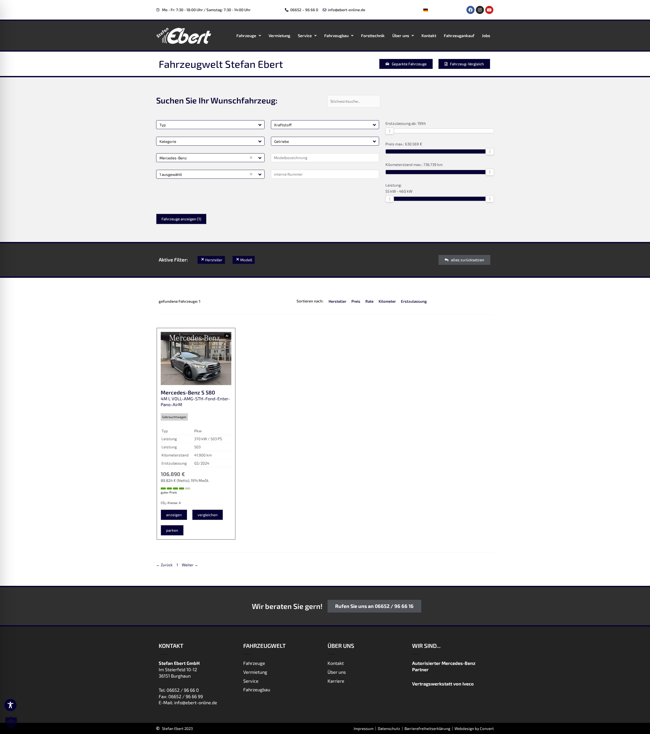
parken (172, 530)
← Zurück (164, 564)
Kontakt (428, 35)
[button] (260, 124)
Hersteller (337, 301)
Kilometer (387, 301)
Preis (355, 301)
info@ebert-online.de (195, 702)
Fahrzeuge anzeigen (181, 219)
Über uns (400, 35)
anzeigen (174, 514)
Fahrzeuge (246, 35)
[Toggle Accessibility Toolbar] (10, 705)
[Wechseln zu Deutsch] (425, 10)
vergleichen (208, 514)
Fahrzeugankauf (459, 35)
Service (305, 35)
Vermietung (279, 35)
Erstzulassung (414, 301)
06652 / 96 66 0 (183, 690)
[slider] (389, 130)
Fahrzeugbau (336, 35)
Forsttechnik (373, 35)
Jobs (486, 35)
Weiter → (190, 564)
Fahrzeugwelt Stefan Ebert (221, 64)
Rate (369, 301)
